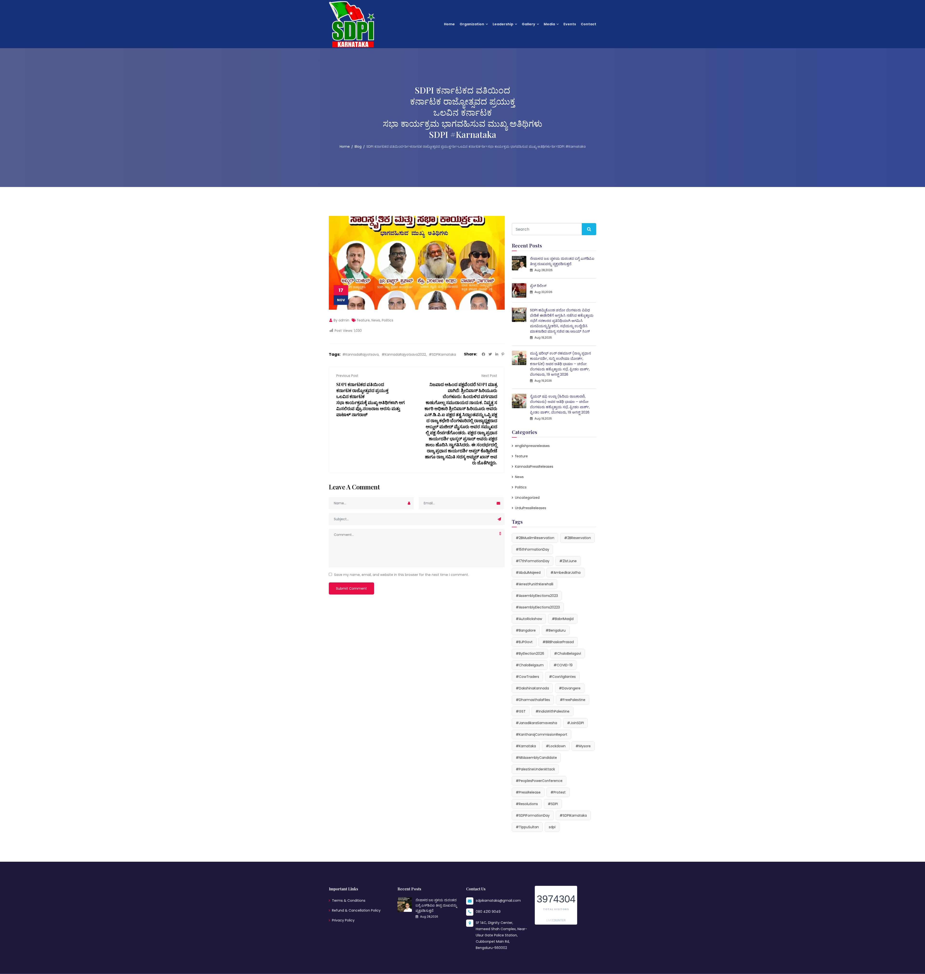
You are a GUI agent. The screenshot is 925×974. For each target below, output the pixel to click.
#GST (521, 711)
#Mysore (583, 746)
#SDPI (553, 803)
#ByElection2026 (530, 653)
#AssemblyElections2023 (537, 595)
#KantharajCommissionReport (541, 734)
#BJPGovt (524, 642)
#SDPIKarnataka (442, 354)
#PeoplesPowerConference (539, 780)
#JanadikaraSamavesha (536, 722)
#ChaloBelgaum (530, 665)
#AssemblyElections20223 (538, 607)
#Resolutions (527, 803)
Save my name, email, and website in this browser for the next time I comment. (401, 574)
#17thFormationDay (532, 561)
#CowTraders (527, 676)
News (375, 320)
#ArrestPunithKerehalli (534, 584)
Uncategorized (527, 497)
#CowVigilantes (562, 676)
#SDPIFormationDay (533, 815)
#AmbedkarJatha (565, 572)
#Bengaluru (556, 630)
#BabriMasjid (563, 618)
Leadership (503, 24)
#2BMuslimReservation (535, 537)
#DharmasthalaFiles (533, 699)
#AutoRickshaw (529, 618)
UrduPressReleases (530, 508)
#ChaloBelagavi (567, 653)
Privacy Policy (343, 920)
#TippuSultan (527, 827)
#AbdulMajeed (528, 572)
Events (569, 24)
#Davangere (570, 688)
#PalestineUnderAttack (535, 769)
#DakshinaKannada (532, 688)
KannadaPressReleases (534, 466)
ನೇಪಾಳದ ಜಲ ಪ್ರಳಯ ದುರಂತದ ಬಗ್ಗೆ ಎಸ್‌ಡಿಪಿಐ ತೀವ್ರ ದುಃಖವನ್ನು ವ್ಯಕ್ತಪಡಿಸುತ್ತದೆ (562, 261)
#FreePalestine (572, 699)
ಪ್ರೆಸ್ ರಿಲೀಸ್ (538, 285)
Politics (387, 320)
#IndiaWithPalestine (552, 711)
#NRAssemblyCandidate (536, 757)
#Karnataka (526, 746)
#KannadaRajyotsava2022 (404, 354)
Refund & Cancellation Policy (356, 910)
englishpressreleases (532, 445)
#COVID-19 (563, 665)
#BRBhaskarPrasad (558, 642)
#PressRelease (528, 792)
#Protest (558, 792)
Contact (588, 24)
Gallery (528, 24)
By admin (341, 320)
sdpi (552, 827)
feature (363, 320)
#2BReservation (577, 537)
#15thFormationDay (532, 549)
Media (549, 24)
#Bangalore (526, 630)
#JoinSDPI (575, 722)
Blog (358, 146)
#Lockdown (556, 746)
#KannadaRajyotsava (360, 354)
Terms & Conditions (348, 900)
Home (449, 24)
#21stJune (568, 561)
